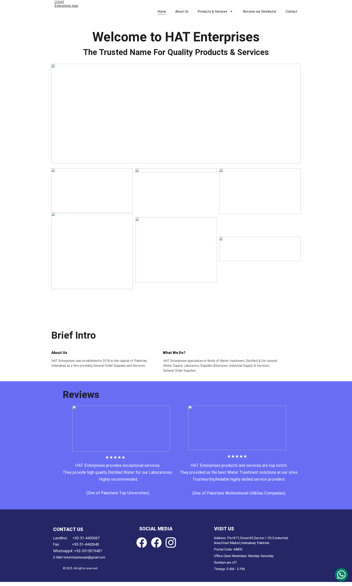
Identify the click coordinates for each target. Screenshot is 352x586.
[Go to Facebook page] (141, 542)
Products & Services (212, 11)
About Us (181, 11)
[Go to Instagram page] (171, 542)
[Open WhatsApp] (341, 574)
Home (161, 11)
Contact (291, 11)
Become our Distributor (259, 11)
